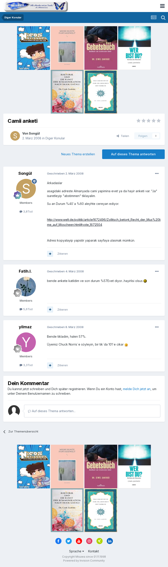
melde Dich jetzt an (136, 389)
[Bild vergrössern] (145, 281)
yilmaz (25, 327)
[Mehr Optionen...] (156, 173)
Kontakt (93, 551)
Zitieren (62, 253)
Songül (34, 133)
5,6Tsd (27, 309)
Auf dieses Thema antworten (133, 154)
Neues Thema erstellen (78, 154)
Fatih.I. (25, 271)
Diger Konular (55, 138)
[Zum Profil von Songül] (15, 136)
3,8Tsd (27, 211)
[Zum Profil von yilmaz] (26, 342)
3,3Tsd (27, 365)
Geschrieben (65, 173)
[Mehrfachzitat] (50, 254)
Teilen (124, 136)
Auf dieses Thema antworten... (53, 411)
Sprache (75, 551)
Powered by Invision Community (84, 560)
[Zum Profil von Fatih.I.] (26, 286)
